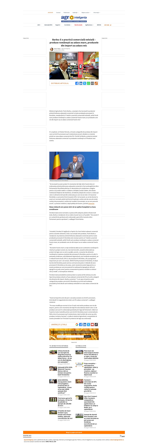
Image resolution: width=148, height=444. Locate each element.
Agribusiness (88, 25)
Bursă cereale (78, 25)
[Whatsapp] (88, 83)
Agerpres (91, 203)
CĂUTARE (106, 25)
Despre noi (27, 435)
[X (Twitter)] (84, 83)
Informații (96, 12)
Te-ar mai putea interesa (58, 346)
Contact (58, 12)
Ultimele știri (81, 346)
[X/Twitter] (88, 324)
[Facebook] (76, 83)
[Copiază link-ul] (96, 83)
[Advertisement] (74, 5)
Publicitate (67, 12)
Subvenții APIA (48, 25)
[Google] (76, 324)
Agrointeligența (29, 440)
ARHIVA (99, 25)
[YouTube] (92, 324)
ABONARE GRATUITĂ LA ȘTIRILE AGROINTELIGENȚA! (74, 332)
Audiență (75, 12)
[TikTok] (96, 324)
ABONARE (50, 12)
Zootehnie (67, 25)
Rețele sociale (85, 12)
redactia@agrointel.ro (117, 440)
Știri (39, 25)
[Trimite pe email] (92, 83)
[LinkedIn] (80, 83)
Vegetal (57, 25)
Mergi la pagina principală (74, 432)
